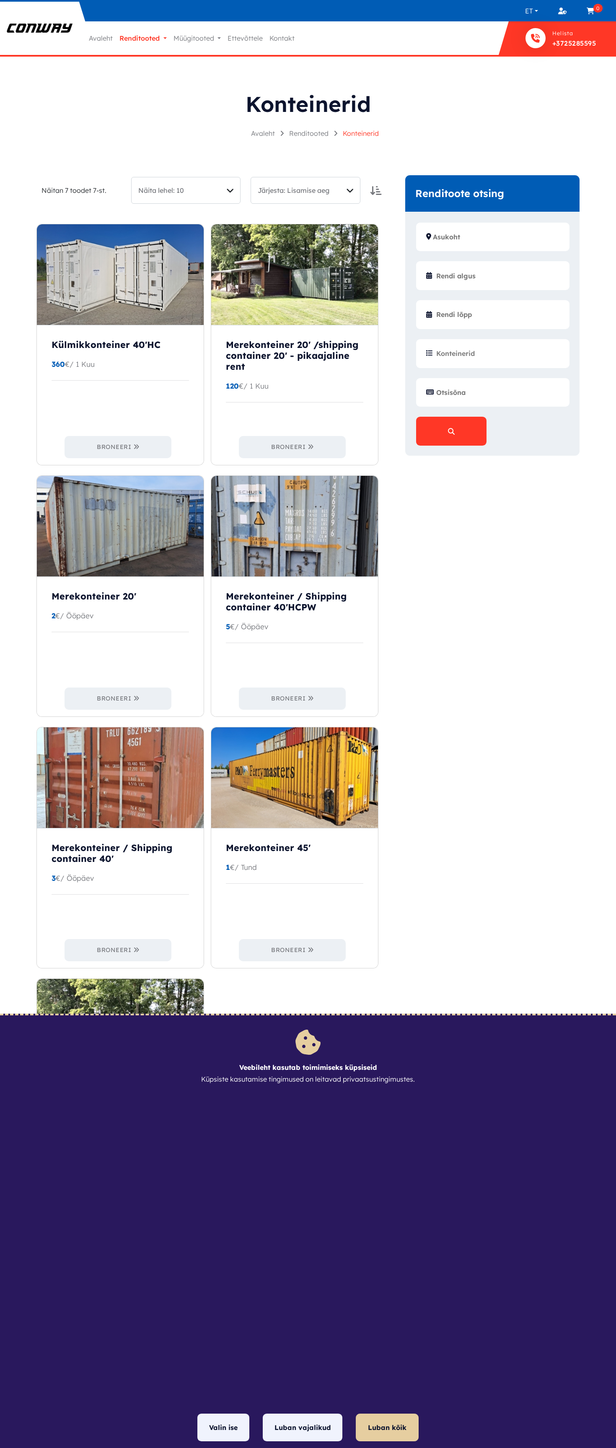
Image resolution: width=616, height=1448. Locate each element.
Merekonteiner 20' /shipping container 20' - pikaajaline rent (292, 355)
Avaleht (101, 38)
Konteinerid (361, 133)
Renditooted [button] (140, 38)
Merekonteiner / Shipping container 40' (112, 853)
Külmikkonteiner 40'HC (106, 344)
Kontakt (282, 38)
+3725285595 (574, 43)
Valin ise (223, 1427)
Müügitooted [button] (194, 38)
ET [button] (529, 11)
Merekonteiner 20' (94, 596)
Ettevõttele (245, 38)
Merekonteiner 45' (268, 847)
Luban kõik (387, 1427)
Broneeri (114, 447)
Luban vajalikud (302, 1427)
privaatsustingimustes (378, 1079)
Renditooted (309, 133)
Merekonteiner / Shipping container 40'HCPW (286, 601)
